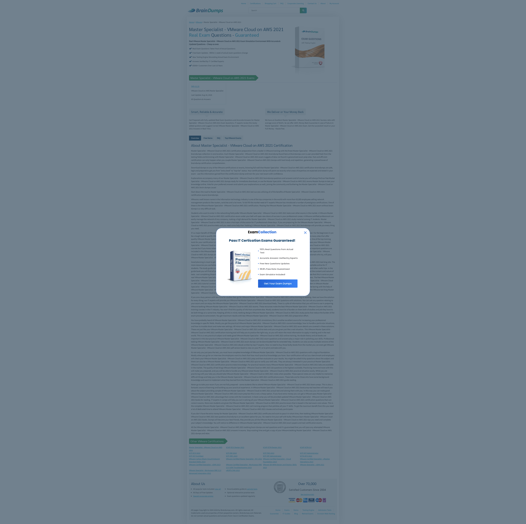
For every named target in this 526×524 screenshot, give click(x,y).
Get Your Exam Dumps (278, 283)
